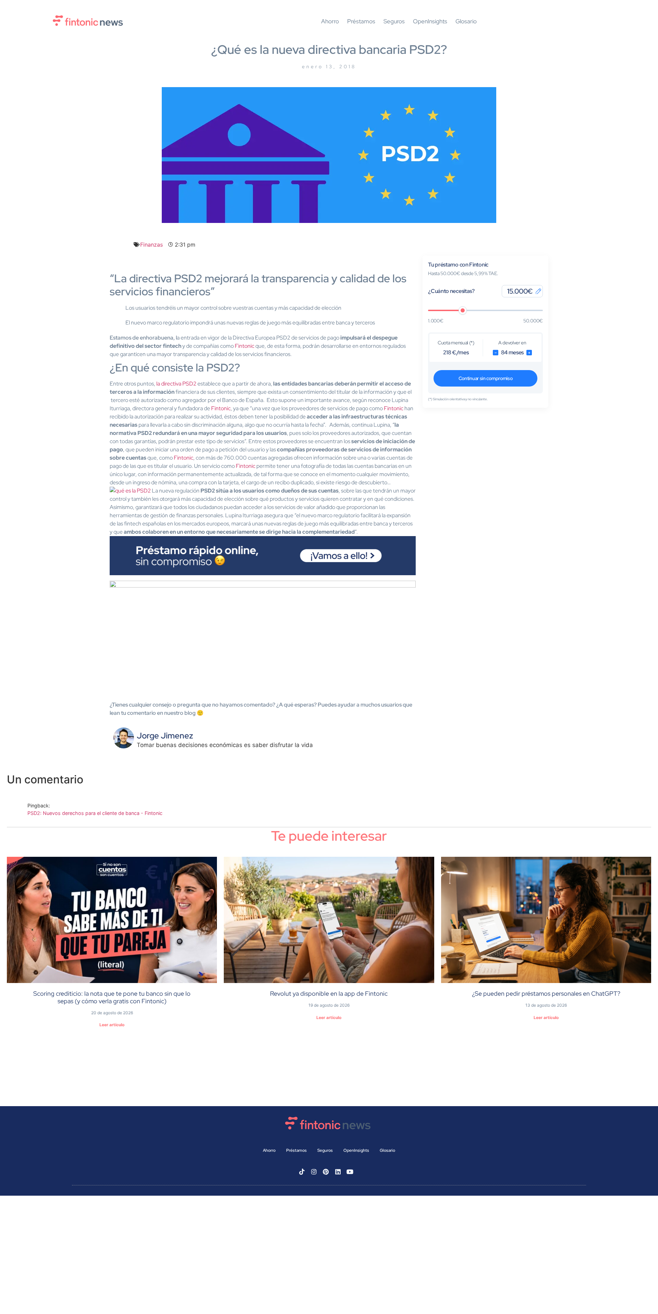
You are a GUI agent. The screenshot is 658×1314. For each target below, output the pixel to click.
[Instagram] (314, 1172)
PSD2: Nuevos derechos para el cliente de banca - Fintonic (94, 813)
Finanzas (151, 244)
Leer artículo (111, 1024)
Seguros (394, 21)
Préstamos (361, 21)
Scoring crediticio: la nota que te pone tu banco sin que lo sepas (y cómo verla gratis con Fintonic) (112, 997)
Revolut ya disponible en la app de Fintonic (329, 993)
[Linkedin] (338, 1172)
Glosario (466, 21)
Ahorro (330, 21)
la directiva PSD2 (176, 383)
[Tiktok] (302, 1172)
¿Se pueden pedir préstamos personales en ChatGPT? (546, 993)
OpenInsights (430, 21)
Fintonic (221, 408)
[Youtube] (350, 1172)
